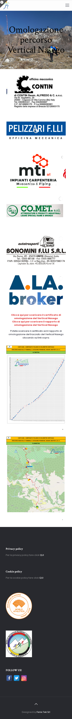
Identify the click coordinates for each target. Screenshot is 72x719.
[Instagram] (24, 678)
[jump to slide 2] (24, 184)
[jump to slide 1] (20, 184)
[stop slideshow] (36, 104)
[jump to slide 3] (27, 184)
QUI (42, 555)
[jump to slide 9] (48, 184)
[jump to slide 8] (44, 184)
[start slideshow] (16, 184)
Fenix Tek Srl (43, 712)
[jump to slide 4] (31, 184)
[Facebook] (9, 678)
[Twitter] (17, 678)
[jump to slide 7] (41, 184)
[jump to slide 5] (34, 184)
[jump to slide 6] (37, 184)
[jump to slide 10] (51, 184)
